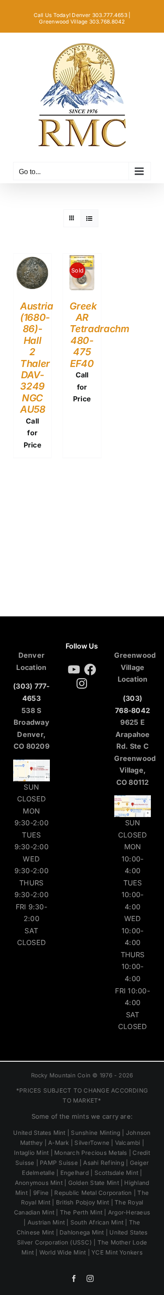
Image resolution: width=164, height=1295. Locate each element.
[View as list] (89, 218)
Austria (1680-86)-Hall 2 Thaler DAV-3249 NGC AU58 (36, 357)
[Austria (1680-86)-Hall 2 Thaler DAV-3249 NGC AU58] (32, 259)
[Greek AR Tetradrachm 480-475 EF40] (82, 259)
